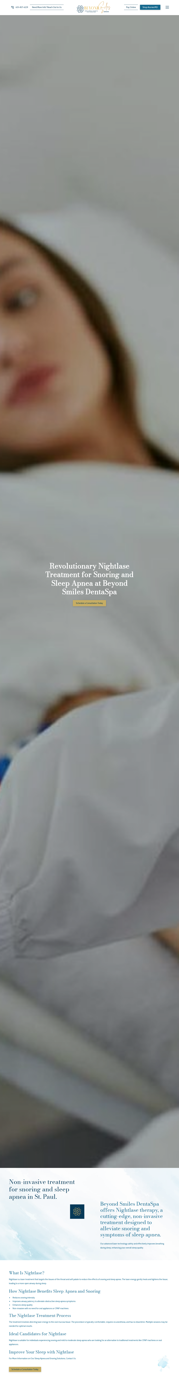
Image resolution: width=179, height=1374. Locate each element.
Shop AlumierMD (150, 7)
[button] (167, 7)
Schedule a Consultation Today (89, 603)
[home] (93, 7)
